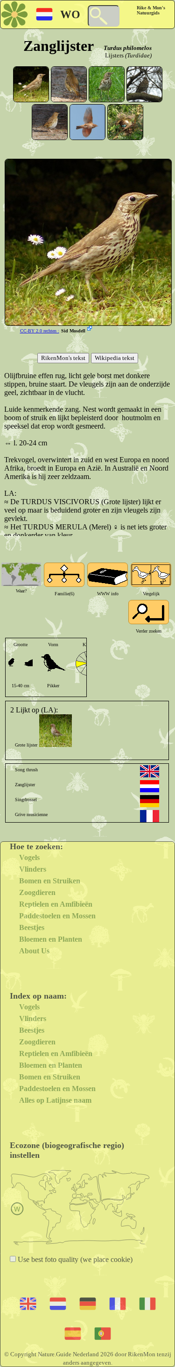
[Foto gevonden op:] (90, 329)
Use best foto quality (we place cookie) (74, 1259)
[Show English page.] (149, 771)
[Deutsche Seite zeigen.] (149, 801)
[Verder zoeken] (148, 612)
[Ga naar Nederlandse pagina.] (149, 786)
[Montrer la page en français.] (149, 816)
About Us (34, 951)
